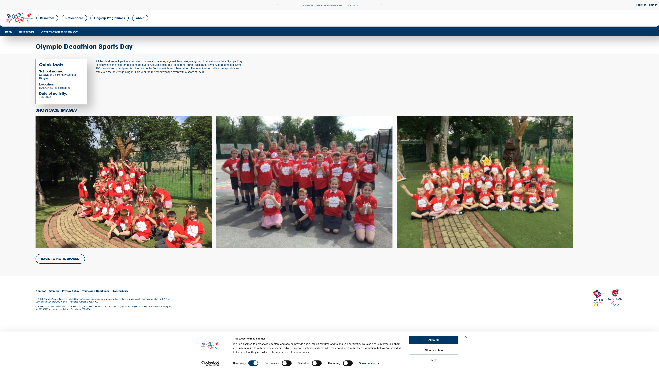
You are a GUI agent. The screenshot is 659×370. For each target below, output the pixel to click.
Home (8, 31)
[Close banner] (465, 337)
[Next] (381, 5)
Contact (41, 291)
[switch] (287, 363)
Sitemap (54, 291)
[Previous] (277, 5)
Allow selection (433, 350)
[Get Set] (19, 18)
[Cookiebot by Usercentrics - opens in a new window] (210, 363)
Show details (367, 363)
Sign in (653, 4)
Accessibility (120, 291)
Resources (47, 18)
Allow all (433, 339)
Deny (433, 360)
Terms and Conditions (95, 291)
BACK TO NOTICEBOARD (60, 259)
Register (641, 4)
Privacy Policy (70, 291)
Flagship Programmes (109, 18)
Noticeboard (74, 18)
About (140, 18)
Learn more (352, 5)
